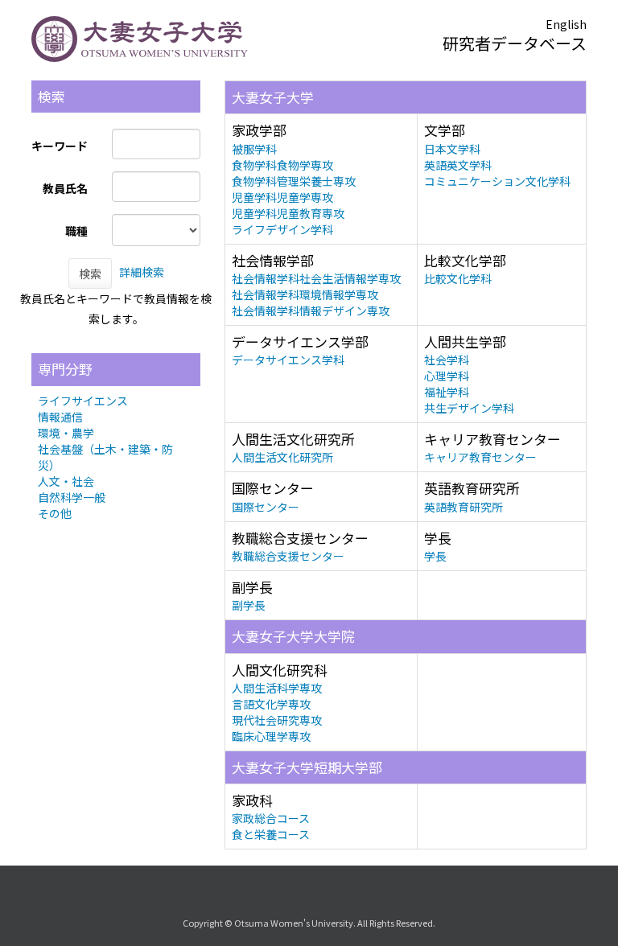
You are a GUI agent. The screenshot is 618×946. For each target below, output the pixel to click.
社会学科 (446, 360)
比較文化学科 (458, 278)
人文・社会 (66, 481)
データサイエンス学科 (288, 360)
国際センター (265, 507)
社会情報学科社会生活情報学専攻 (316, 278)
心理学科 (446, 376)
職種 (76, 231)
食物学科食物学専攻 (282, 165)
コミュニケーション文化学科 (497, 181)
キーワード (59, 146)
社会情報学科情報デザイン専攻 (310, 310)
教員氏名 (65, 188)
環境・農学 (66, 433)
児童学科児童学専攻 (282, 197)
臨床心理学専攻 (271, 736)
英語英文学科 (458, 165)
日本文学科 (452, 149)
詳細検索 (141, 272)
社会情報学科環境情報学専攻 (305, 294)
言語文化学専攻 (271, 704)
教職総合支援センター (288, 556)
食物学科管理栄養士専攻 (294, 181)
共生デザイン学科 (469, 408)
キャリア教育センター (480, 457)
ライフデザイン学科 (282, 229)
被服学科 (254, 149)
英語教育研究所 (463, 507)
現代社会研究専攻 (277, 720)
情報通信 (60, 417)
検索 (90, 273)
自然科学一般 (71, 497)
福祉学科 (446, 392)
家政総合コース (271, 818)
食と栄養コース (271, 834)
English (566, 24)
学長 (435, 556)
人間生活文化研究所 (282, 457)
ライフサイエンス (83, 401)
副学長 (249, 605)
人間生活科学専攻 (277, 688)
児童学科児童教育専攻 (288, 213)
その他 (55, 513)
